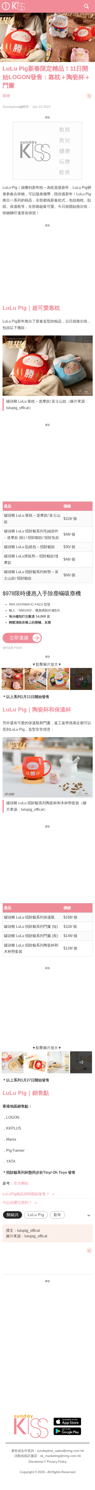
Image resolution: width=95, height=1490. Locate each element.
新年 (57, 1215)
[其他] (89, 98)
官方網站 (21, 1183)
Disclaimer (36, 1461)
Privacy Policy (57, 1461)
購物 (6, 96)
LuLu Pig (36, 1215)
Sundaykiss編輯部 (16, 107)
